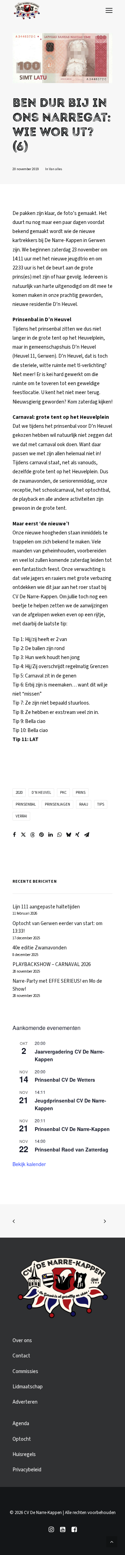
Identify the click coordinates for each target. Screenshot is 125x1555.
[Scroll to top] (111, 1541)
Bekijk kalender (29, 1164)
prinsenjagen (57, 804)
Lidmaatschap (27, 1386)
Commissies (25, 1371)
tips (100, 804)
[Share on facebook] (14, 835)
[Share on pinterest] (41, 835)
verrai (21, 816)
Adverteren (25, 1402)
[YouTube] (62, 1531)
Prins (80, 792)
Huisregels (24, 1454)
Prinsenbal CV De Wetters (65, 1079)
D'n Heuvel (41, 792)
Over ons (22, 1340)
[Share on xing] (77, 835)
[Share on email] (86, 835)
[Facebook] (74, 1531)
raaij (83, 804)
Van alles (55, 169)
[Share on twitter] (23, 835)
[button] (109, 10)
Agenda (20, 1423)
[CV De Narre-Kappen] (26, 10)
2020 (19, 792)
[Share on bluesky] (68, 835)
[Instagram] (51, 1531)
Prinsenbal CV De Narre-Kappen (72, 1128)
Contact (21, 1355)
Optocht (21, 1439)
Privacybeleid (26, 1469)
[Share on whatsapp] (59, 835)
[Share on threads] (32, 835)
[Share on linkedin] (50, 835)
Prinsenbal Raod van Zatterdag (71, 1149)
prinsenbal (26, 804)
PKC (63, 792)
